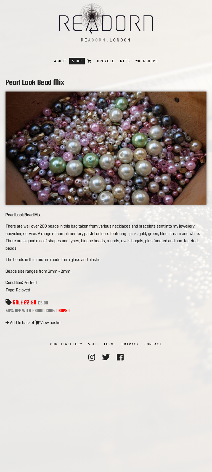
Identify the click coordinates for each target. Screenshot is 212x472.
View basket (50, 323)
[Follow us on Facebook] (120, 357)
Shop (77, 61)
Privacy (130, 344)
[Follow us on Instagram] (91, 357)
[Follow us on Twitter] (106, 357)
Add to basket (21, 323)
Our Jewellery (66, 344)
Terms (110, 344)
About (60, 61)
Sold (93, 344)
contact (153, 344)
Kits (125, 61)
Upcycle (106, 61)
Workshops (147, 61)
